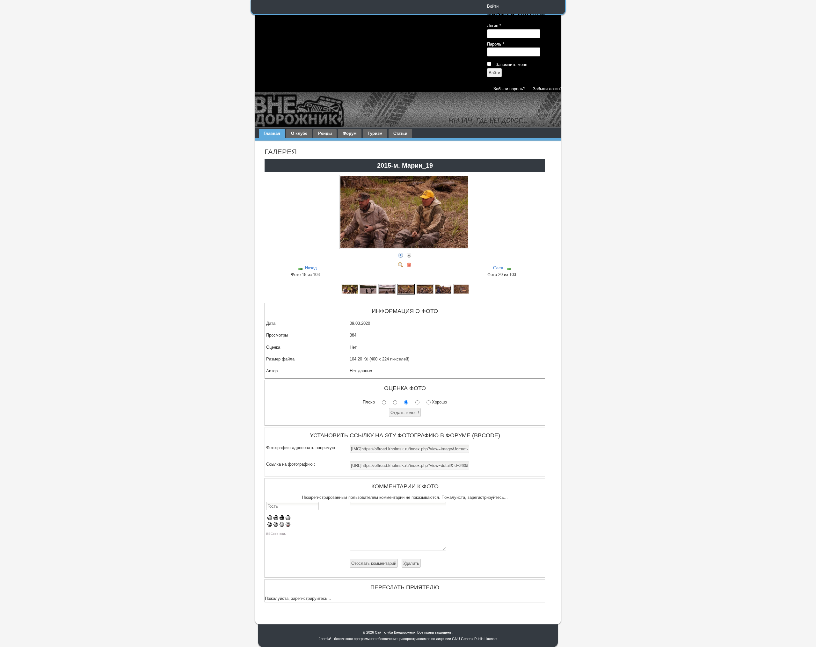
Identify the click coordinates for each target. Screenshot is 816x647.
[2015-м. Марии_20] (424, 288)
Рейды (325, 133)
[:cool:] (275, 518)
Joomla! (325, 639)
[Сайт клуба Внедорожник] (408, 109)
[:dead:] (288, 525)
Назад (311, 267)
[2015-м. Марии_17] (368, 288)
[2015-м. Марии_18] (387, 288)
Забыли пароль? (509, 88)
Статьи (400, 133)
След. (499, 267)
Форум (350, 133)
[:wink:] (288, 518)
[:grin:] (282, 518)
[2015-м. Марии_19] (404, 246)
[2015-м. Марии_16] (349, 288)
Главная (272, 133)
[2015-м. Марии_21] (443, 288)
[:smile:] (269, 518)
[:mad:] (275, 525)
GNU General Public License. (475, 639)
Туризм (375, 133)
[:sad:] (282, 525)
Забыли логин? (547, 88)
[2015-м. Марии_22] (461, 288)
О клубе (299, 133)
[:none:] (269, 525)
